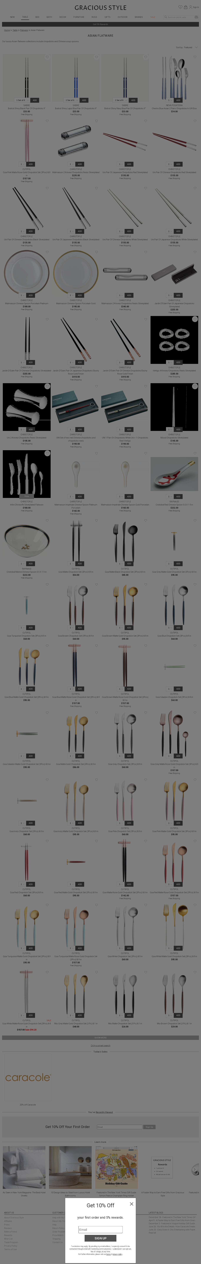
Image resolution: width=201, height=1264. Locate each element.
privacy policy (117, 1254)
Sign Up (101, 1238)
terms (108, 1254)
